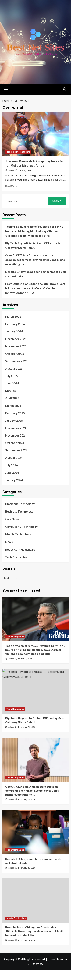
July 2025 (11, 376)
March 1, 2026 (25, 659)
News (9, 542)
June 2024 (12, 472)
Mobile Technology (18, 534)
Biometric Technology (20, 503)
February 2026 (15, 324)
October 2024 (14, 443)
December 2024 (16, 428)
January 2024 (14, 480)
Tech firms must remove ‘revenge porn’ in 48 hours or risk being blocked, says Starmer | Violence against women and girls (34, 231)
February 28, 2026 (26, 727)
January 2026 (14, 331)
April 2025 (12, 398)
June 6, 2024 (24, 170)
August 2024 (14, 457)
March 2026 (13, 316)
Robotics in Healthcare (18, 152)
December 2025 (16, 338)
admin (11, 170)
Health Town (10, 578)
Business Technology (19, 511)
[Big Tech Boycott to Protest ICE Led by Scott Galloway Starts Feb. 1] (35, 691)
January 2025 (14, 420)
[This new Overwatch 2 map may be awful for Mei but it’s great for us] (35, 134)
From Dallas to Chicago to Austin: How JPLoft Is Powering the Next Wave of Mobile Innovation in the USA (35, 288)
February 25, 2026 (26, 868)
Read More (11, 185)
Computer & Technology (21, 526)
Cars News (12, 519)
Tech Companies (16, 557)
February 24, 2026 (26, 940)
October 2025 (14, 353)
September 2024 (16, 450)
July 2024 (11, 465)
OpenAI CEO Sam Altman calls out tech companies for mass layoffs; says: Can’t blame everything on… (35, 259)
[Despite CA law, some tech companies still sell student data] (35, 832)
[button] (6, 89)
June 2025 (12, 383)
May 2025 (11, 390)
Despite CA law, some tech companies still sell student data (35, 274)
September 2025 (16, 361)
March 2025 (13, 405)
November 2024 (16, 435)
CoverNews (55, 959)
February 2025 (15, 413)
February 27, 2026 (26, 799)
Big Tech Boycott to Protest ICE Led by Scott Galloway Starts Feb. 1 (35, 245)
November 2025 (16, 346)
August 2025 (14, 368)
